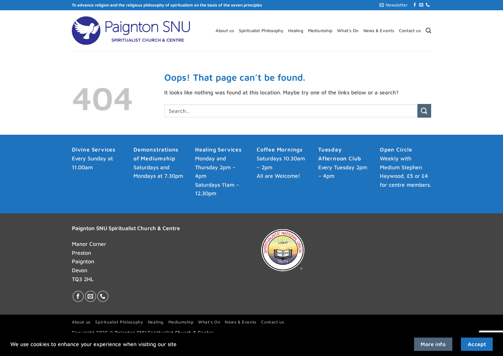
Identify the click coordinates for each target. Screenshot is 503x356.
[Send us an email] (421, 5)
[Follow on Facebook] (415, 5)
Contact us (410, 30)
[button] (393, 5)
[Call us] (428, 5)
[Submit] (424, 110)
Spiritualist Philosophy (261, 30)
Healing (295, 30)
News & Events (378, 30)
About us (225, 30)
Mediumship (320, 30)
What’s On (348, 30)
